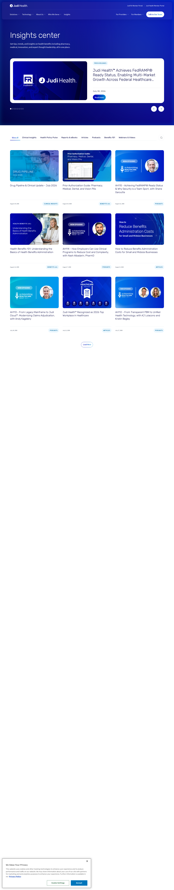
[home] (19, 5)
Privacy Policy (15, 876)
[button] (15, 14)
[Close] (87, 861)
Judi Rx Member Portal (135, 6)
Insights (67, 14)
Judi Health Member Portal (155, 6)
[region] (46, 873)
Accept (79, 883)
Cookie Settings (58, 883)
